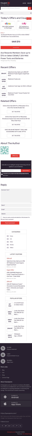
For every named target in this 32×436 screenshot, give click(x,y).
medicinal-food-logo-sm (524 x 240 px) (19, 86)
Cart (3, 372)
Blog (3, 370)
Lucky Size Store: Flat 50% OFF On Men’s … (19, 312)
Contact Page (5, 377)
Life (11, 239)
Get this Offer (16, 111)
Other (11, 242)
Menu (2, 13)
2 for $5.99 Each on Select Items (19, 303)
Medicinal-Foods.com (14, 79)
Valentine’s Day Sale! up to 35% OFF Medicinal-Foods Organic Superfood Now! (18, 73)
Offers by (15, 156)
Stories (12, 244)
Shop (3, 375)
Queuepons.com (11, 432)
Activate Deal (16, 47)
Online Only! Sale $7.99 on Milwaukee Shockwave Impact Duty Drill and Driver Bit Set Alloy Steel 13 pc (16, 118)
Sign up (29, 3)
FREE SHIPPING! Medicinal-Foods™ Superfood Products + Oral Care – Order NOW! (15, 274)
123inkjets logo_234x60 (18, 335)
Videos (11, 247)
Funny (11, 236)
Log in (24, 3)
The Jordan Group (26, 434)
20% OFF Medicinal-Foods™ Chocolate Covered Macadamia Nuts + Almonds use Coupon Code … (16, 286)
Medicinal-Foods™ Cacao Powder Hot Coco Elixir (19, 94)
